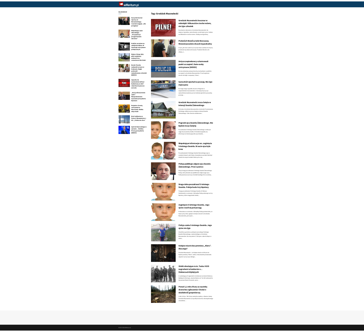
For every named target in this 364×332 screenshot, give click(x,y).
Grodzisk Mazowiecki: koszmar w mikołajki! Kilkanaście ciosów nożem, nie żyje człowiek (194, 23)
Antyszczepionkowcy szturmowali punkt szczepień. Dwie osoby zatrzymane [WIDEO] (193, 64)
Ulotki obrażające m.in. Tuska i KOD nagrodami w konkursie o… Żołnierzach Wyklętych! (193, 269)
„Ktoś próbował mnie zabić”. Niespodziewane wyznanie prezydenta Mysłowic (138, 97)
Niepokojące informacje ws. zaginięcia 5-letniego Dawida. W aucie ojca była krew (195, 146)
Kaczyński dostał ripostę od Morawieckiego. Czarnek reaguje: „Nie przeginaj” (138, 22)
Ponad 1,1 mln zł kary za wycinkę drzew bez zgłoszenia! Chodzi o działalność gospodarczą (192, 289)
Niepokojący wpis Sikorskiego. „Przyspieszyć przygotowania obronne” (137, 34)
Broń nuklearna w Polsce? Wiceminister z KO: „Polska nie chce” (138, 118)
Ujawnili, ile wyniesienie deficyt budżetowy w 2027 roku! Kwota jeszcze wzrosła (137, 84)
